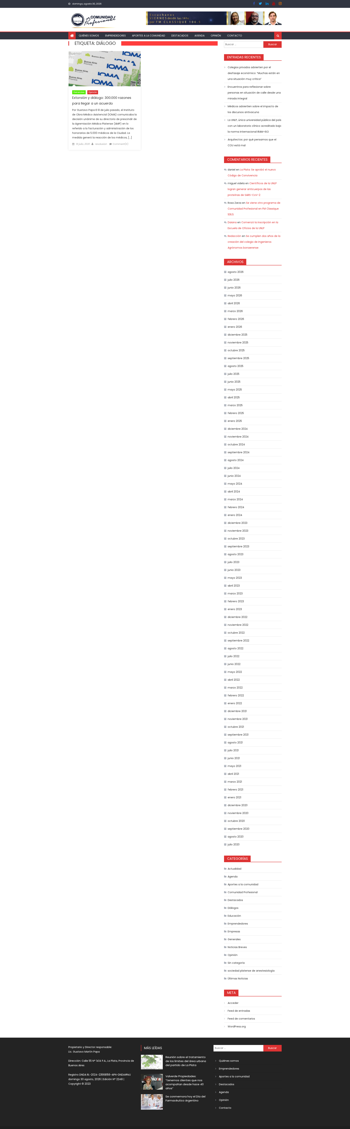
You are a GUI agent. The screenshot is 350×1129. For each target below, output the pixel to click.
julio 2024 (234, 468)
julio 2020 (234, 844)
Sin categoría (236, 963)
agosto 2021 (235, 742)
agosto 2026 (236, 272)
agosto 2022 (235, 648)
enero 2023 (235, 609)
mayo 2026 (235, 295)
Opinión (216, 35)
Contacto (234, 35)
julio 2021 (233, 750)
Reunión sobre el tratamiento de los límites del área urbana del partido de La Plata (186, 1061)
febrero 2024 (236, 507)
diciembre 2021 (237, 711)
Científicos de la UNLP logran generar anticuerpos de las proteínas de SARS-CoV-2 (252, 189)
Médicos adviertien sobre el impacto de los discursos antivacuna (253, 109)
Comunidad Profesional (243, 892)
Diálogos (233, 908)
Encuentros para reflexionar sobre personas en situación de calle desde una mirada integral (254, 92)
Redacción (234, 236)
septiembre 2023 (238, 546)
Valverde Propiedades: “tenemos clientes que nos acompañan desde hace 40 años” (185, 1082)
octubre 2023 (236, 538)
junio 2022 (234, 664)
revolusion (101, 144)
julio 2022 (233, 656)
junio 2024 (234, 476)
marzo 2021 (235, 782)
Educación (234, 916)
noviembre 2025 (238, 342)
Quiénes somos (89, 35)
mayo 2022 (235, 672)
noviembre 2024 (238, 436)
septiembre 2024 (239, 452)
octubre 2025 (236, 350)
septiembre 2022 (238, 640)
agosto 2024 (236, 460)
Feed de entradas (239, 1011)
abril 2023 (234, 585)
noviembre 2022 (238, 625)
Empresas (234, 931)
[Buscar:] (243, 44)
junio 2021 (234, 758)
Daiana (232, 222)
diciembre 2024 (238, 429)
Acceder (233, 1003)
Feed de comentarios (241, 1018)
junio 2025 (234, 382)
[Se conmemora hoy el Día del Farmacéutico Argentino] (152, 1102)
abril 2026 (234, 303)
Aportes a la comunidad (148, 35)
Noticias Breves (237, 947)
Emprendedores (115, 35)
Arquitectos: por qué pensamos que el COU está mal (252, 142)
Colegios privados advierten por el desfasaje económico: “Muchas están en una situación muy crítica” (254, 73)
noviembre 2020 (238, 813)
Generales (79, 92)
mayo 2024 (235, 484)
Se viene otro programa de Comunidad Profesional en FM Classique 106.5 (254, 208)
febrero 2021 (235, 789)
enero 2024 (235, 515)
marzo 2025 (235, 405)
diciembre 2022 (237, 617)
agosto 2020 (236, 836)
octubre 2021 (236, 727)
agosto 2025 (235, 366)
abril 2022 (234, 680)
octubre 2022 (236, 633)
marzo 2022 (235, 687)
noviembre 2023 (238, 531)
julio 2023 (233, 562)
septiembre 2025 (238, 358)
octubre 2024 (236, 444)
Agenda (200, 35)
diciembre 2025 (237, 335)
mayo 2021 (234, 766)
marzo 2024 (235, 499)
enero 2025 (235, 421)
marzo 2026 (235, 311)
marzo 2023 (235, 593)
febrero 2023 (236, 601)
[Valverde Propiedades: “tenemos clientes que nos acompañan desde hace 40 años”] (152, 1081)
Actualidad (234, 869)
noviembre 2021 (238, 719)
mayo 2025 (235, 389)
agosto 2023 (235, 554)
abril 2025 (234, 397)
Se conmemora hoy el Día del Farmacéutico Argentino (185, 1098)
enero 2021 (234, 797)
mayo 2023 (235, 578)
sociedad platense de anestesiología (251, 971)
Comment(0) (120, 144)
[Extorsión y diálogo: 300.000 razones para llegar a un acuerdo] (105, 68)
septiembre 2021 (238, 734)
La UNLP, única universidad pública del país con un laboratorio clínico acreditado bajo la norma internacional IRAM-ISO (254, 126)
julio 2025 (233, 374)
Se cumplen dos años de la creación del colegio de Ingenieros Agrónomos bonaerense (254, 242)
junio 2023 (234, 570)
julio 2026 (234, 280)
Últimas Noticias (238, 978)
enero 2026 (235, 327)
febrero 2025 (236, 413)
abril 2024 (234, 491)
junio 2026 (234, 287)
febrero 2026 (236, 319)
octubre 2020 (236, 821)
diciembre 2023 (237, 523)
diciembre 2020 (238, 805)
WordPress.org (237, 1026)
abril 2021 (233, 774)
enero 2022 (235, 703)
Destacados (179, 35)
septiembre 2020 (238, 829)
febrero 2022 (236, 695)
